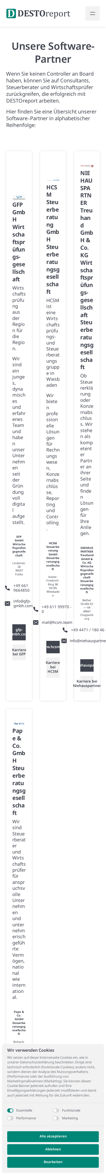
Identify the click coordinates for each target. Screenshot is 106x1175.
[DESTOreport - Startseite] (38, 13)
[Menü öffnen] (92, 13)
